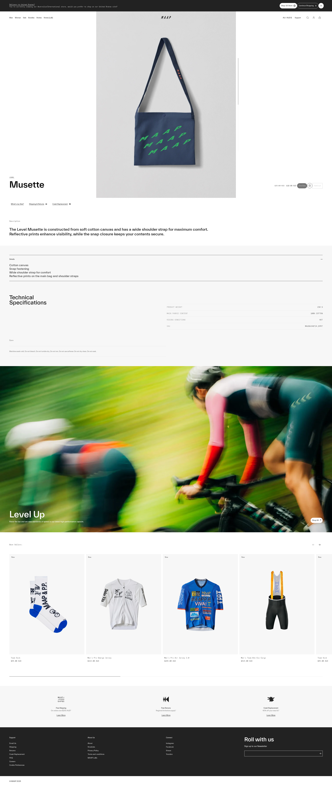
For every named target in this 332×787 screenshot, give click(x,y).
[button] (48, 765)
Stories (39, 18)
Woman (18, 18)
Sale (24, 18)
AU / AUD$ (287, 18)
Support (298, 18)
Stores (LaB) (48, 18)
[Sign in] (314, 17)
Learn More (61, 715)
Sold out (317, 186)
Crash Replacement (60, 204)
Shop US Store (286, 6)
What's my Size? (17, 204)
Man (11, 18)
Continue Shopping (306, 6)
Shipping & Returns (36, 204)
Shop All (315, 520)
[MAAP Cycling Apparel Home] (166, 18)
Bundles (31, 18)
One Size (302, 186)
